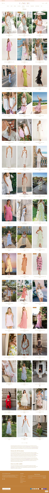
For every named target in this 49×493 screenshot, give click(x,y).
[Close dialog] (38, 236)
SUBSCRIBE (32, 251)
